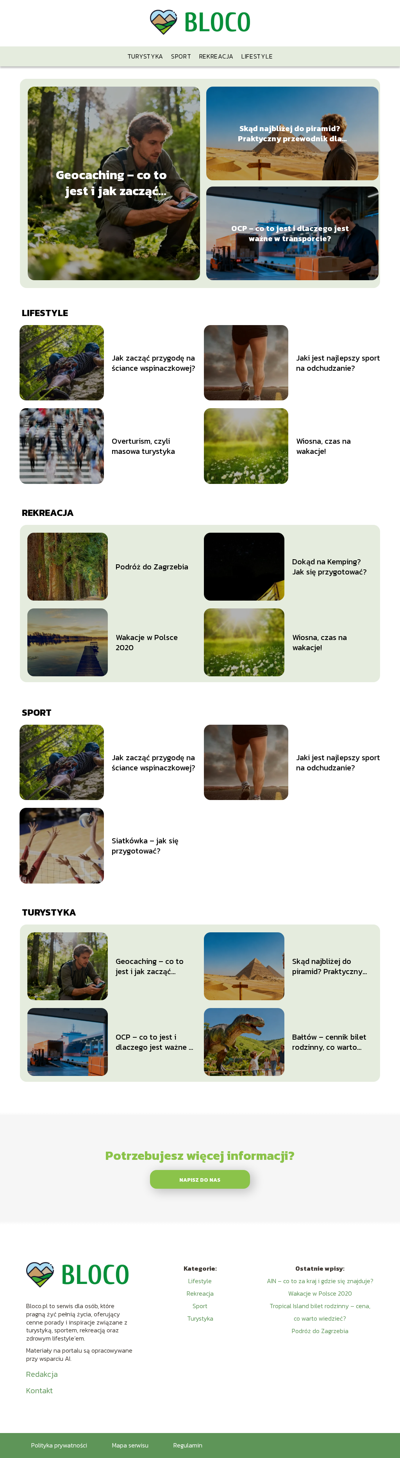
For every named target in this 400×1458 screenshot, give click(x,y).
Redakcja (42, 1374)
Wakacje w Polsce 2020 (147, 642)
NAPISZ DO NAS (199, 1180)
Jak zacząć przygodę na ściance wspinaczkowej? (153, 363)
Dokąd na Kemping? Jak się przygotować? (329, 567)
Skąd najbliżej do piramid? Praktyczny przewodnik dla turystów (290, 133)
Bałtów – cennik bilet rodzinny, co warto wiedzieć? (329, 1042)
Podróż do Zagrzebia (152, 567)
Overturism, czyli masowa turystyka (143, 446)
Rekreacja (216, 56)
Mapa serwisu (130, 1445)
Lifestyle (257, 56)
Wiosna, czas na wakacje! (323, 446)
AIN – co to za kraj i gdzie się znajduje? (320, 1281)
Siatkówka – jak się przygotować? (145, 846)
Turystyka (145, 56)
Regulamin (187, 1445)
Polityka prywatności (59, 1445)
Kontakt (39, 1390)
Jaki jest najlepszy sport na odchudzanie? (338, 363)
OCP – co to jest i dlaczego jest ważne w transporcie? (290, 233)
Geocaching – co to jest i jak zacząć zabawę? (111, 183)
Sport (181, 56)
